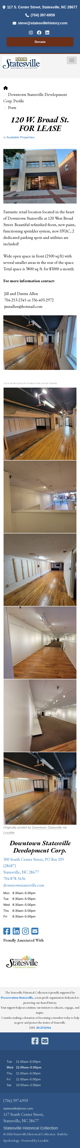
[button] (72, 60)
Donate (40, 42)
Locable (8, 832)
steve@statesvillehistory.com (42, 23)
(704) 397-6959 (43, 15)
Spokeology (11, 1140)
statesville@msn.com (18, 1108)
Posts (12, 107)
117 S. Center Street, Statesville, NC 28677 (42, 7)
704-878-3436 (14, 878)
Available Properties (20, 137)
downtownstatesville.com (23, 885)
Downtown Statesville (47, 827)
